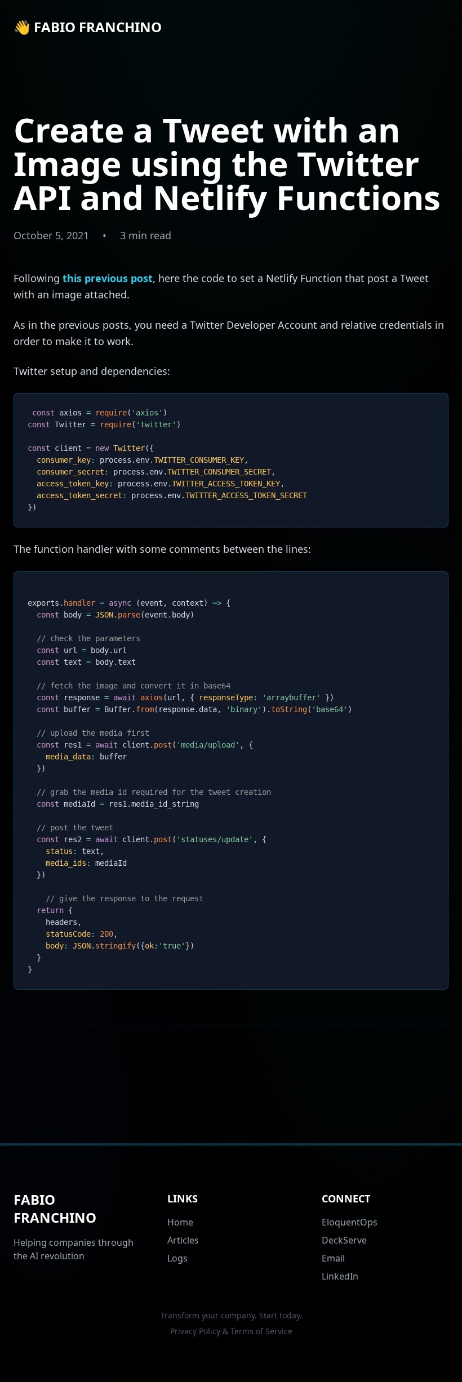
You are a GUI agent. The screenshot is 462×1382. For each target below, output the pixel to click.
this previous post (108, 278)
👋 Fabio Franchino (88, 27)
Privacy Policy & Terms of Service (231, 1331)
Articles (183, 1240)
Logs (177, 1258)
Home (180, 1222)
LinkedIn (340, 1276)
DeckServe (344, 1240)
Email (333, 1258)
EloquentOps (349, 1222)
